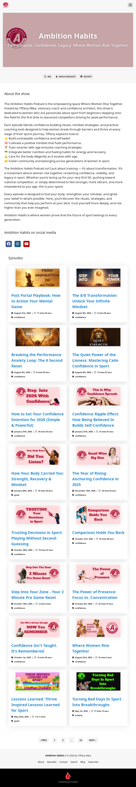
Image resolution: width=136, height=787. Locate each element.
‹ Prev (43, 740)
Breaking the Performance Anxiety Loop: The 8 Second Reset (37, 360)
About (41, 761)
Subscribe (93, 761)
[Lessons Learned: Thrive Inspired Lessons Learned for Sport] (37, 681)
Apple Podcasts (67, 76)
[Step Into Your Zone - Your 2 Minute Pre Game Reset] (37, 574)
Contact (63, 761)
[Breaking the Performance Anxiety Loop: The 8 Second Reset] (37, 337)
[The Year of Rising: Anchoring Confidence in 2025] (98, 456)
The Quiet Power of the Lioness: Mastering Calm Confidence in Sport (95, 360)
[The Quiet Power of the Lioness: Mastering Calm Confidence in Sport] (98, 337)
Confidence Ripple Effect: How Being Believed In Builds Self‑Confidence (95, 419)
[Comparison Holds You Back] (98, 515)
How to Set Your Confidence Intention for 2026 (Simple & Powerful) (37, 419)
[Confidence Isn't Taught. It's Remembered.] (37, 628)
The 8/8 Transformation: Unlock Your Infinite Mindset (95, 301)
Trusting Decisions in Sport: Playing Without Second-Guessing (37, 538)
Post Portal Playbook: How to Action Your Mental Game (35, 301)
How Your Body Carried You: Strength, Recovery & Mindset (37, 479)
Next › (92, 740)
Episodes (51, 761)
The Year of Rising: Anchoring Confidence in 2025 (95, 479)
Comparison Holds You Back (98, 532)
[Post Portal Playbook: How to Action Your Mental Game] (37, 278)
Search (74, 761)
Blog (82, 761)
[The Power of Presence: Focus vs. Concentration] (98, 574)
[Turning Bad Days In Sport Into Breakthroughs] (98, 681)
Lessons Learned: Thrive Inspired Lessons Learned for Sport (35, 704)
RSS (49, 76)
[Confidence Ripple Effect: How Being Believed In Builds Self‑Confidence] (98, 396)
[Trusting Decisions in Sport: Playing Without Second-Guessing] (37, 515)
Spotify (88, 76)
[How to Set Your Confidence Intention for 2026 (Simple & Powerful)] (37, 396)
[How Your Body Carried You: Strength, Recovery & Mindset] (37, 456)
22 (81, 740)
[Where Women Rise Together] (98, 628)
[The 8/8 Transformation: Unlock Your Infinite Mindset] (98, 278)
